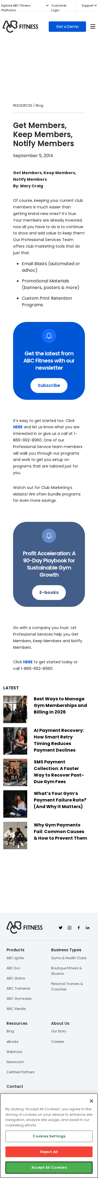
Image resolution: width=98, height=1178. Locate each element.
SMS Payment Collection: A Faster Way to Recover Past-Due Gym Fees (59, 772)
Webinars (14, 1051)
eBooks (13, 1041)
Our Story (58, 1031)
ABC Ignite (15, 958)
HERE (18, 427)
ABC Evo (13, 968)
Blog (10, 1031)
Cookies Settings (49, 1136)
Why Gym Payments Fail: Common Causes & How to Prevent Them (60, 831)
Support (87, 5)
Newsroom (15, 1062)
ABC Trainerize (18, 988)
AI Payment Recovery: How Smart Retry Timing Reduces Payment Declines (59, 740)
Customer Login (58, 7)
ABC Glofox (16, 978)
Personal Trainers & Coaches (67, 986)
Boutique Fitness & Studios (66, 971)
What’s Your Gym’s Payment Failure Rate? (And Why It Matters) (60, 800)
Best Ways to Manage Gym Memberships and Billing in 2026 (60, 705)
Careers (57, 1041)
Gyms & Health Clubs (69, 958)
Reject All (49, 1151)
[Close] (91, 1101)
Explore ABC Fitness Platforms (16, 7)
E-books (49, 592)
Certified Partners (21, 1072)
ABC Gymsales (19, 998)
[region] (49, 1135)
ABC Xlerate (16, 1008)
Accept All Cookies (48, 1167)
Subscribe (49, 385)
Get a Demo (67, 26)
